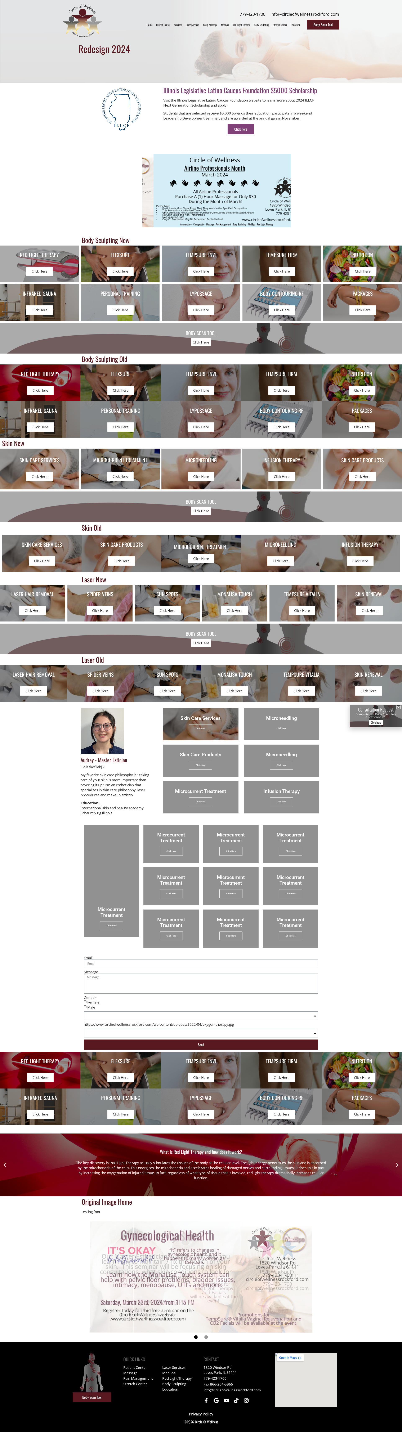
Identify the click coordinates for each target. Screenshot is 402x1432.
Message (91, 972)
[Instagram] (246, 1400)
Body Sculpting (261, 25)
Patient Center (163, 25)
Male (91, 1007)
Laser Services (192, 25)
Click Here (201, 342)
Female (93, 1002)
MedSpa (225, 25)
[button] (213, 224)
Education (295, 25)
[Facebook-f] (206, 1400)
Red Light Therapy (241, 25)
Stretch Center (280, 25)
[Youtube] (226, 1400)
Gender (90, 997)
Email (88, 958)
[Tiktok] (236, 1400)
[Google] (216, 1400)
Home (149, 25)
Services (178, 25)
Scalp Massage (210, 25)
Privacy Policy (201, 1414)
